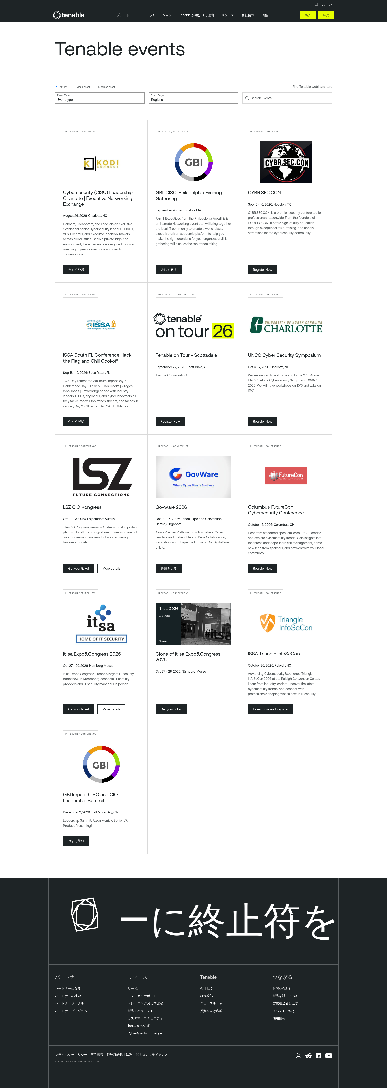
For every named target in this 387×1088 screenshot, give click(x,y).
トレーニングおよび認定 (145, 1003)
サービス (134, 988)
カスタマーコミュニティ (145, 1018)
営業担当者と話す (285, 1003)
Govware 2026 (171, 507)
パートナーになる (68, 988)
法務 (129, 1054)
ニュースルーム (211, 1003)
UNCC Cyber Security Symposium (284, 355)
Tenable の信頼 (139, 1025)
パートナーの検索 (68, 996)
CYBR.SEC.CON (264, 192)
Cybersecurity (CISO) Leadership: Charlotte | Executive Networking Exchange (98, 198)
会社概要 (206, 988)
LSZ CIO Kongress (82, 507)
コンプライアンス (155, 1054)
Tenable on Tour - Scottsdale (186, 355)
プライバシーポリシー (71, 1054)
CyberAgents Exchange (145, 1033)
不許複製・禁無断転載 (107, 1054)
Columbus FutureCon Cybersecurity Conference (276, 509)
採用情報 (279, 1018)
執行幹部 (206, 996)
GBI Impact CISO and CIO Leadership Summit (90, 797)
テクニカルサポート (142, 996)
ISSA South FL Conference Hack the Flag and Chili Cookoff (97, 358)
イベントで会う (284, 1011)
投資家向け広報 (211, 1011)
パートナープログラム (71, 1011)
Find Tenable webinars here (312, 86)
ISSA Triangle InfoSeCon (274, 653)
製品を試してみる (285, 996)
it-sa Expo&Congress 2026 (92, 654)
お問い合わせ (282, 988)
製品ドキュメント (140, 1011)
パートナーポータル (69, 1003)
